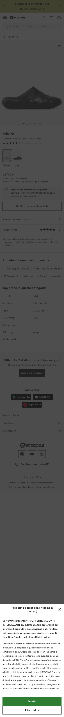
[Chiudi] (59, 609)
